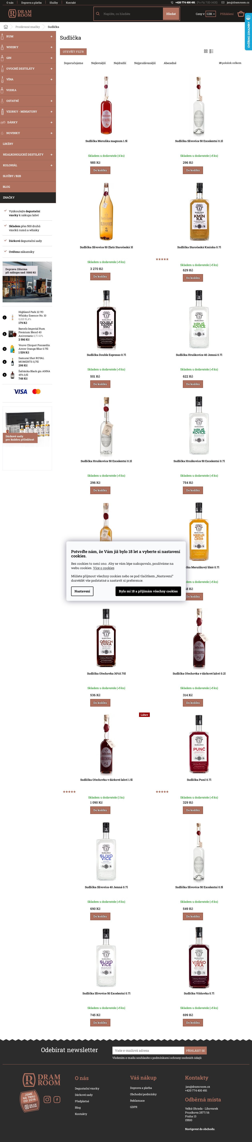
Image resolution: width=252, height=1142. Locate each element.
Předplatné (82, 1101)
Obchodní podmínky (143, 1094)
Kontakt (71, 2)
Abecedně (170, 63)
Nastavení (82, 591)
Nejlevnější (98, 63)
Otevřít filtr (73, 52)
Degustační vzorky (87, 1088)
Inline (211, 51)
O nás (10, 2)
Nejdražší (120, 63)
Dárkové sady (84, 1095)
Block (206, 51)
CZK (210, 14)
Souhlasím (148, 591)
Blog (78, 1107)
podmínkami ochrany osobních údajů (177, 1058)
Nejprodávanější (145, 63)
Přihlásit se (195, 1050)
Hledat (171, 14)
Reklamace (137, 1100)
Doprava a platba (31, 2)
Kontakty (81, 1114)
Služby (54, 2)
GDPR (133, 1107)
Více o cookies (103, 568)
